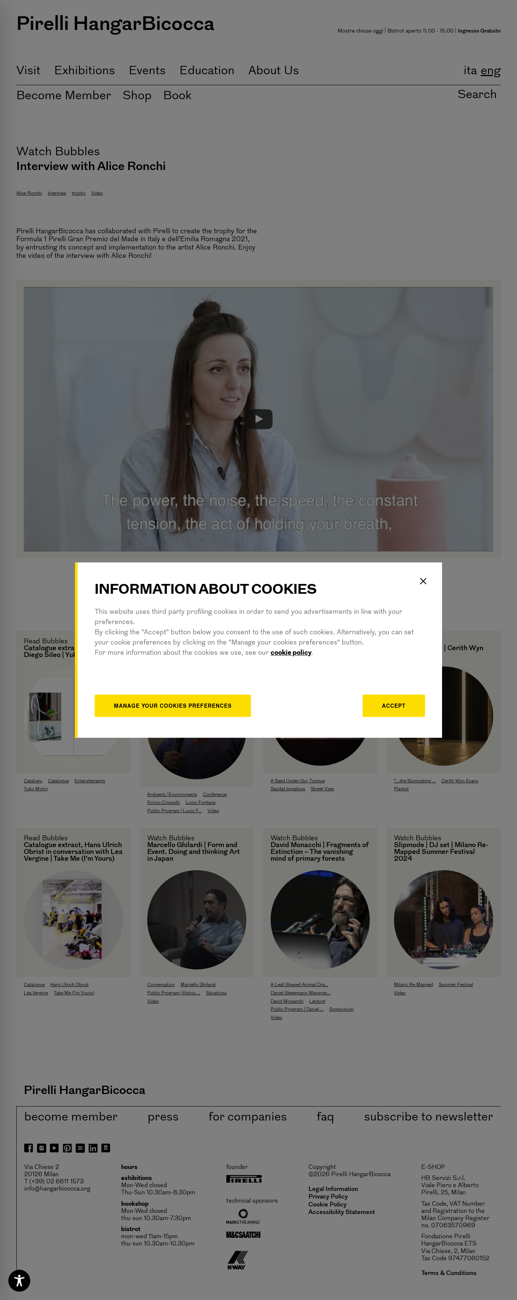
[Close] (423, 581)
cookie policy (291, 653)
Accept (394, 705)
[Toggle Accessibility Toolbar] (19, 1280)
